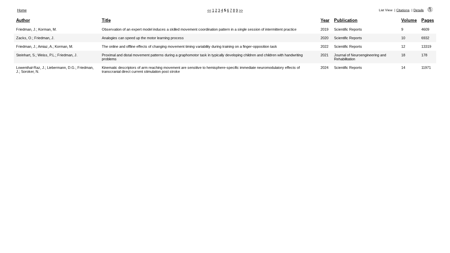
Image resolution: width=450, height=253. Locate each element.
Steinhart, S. (26, 55)
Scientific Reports (348, 29)
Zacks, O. (24, 38)
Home (22, 10)
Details (418, 10)
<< (209, 10)
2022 (324, 46)
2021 (324, 55)
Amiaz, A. (45, 46)
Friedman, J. (26, 29)
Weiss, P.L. (46, 55)
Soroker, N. (30, 71)
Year (325, 20)
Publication (345, 20)
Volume (409, 20)
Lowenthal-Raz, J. (30, 68)
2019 (324, 29)
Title (106, 20)
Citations (402, 10)
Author (23, 20)
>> (241, 10)
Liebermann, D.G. (61, 68)
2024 (324, 68)
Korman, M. (47, 29)
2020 (324, 38)
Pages (427, 20)
